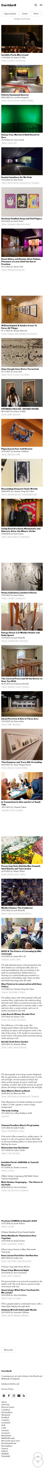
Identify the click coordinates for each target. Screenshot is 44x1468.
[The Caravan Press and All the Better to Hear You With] (22, 666)
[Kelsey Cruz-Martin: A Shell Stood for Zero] (22, 124)
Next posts (8, 1349)
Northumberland (8, 1443)
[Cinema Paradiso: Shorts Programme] (22, 1126)
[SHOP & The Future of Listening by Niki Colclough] (22, 939)
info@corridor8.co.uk (10, 1384)
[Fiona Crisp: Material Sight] (22, 1271)
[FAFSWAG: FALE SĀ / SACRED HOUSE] (22, 397)
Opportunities (10, 13)
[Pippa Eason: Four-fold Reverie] (22, 437)
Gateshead (5, 1422)
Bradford (5, 1417)
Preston (4, 1448)
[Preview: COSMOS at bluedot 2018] (22, 1222)
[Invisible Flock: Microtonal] (22, 43)
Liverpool (5, 1433)
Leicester (5, 1430)
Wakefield (5, 1456)
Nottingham (6, 1446)
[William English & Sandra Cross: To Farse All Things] (22, 315)
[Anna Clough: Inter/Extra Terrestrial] (22, 357)
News (36, 13)
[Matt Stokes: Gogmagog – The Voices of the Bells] (22, 1183)
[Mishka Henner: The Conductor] (22, 897)
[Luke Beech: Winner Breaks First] (22, 1009)
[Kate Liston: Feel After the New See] (22, 1255)
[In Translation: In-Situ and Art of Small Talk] (22, 792)
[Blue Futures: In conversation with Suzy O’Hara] (22, 979)
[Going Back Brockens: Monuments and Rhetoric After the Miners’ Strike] (22, 518)
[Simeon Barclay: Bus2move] (22, 1145)
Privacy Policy (7, 1389)
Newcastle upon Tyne (10, 1441)
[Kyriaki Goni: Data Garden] (22, 1036)
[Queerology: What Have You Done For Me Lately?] (22, 1290)
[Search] (35, 5)
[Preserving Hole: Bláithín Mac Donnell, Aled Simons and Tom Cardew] (22, 856)
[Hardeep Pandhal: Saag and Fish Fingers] (22, 206)
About (4, 1402)
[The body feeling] (22, 1109)
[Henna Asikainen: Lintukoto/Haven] (22, 581)
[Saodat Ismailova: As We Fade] (22, 165)
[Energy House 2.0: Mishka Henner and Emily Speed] (22, 622)
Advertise (5, 1404)
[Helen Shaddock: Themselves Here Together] (22, 1238)
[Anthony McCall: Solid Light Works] (22, 1310)
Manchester (6, 1435)
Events (25, 13)
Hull (3, 1425)
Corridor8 (8, 5)
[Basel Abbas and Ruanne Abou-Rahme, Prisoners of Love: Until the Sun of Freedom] (22, 250)
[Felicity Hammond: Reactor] (22, 83)
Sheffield (5, 1453)
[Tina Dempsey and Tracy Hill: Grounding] (22, 749)
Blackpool (5, 1415)
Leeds (3, 1428)
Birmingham (6, 1412)
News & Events (7, 1407)
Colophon (5, 1410)
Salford (4, 1451)
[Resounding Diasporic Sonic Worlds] (22, 477)
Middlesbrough (8, 1438)
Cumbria (5, 1420)
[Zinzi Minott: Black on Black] (22, 1085)
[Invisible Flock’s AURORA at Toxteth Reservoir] (22, 1165)
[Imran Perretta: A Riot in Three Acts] (22, 708)
